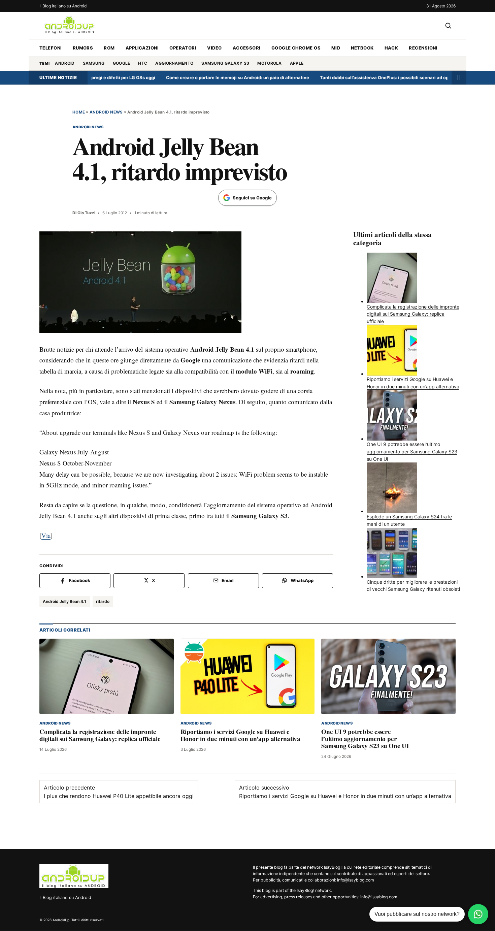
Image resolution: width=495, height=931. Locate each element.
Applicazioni (142, 48)
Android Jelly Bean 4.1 (64, 601)
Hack (391, 48)
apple (297, 63)
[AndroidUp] (73, 876)
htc (142, 63)
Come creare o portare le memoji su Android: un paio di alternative (214, 77)
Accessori (247, 48)
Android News (106, 112)
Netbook (362, 48)
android (64, 63)
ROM (109, 48)
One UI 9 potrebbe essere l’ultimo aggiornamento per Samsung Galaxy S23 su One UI (365, 738)
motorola (269, 63)
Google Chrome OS (296, 48)
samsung (94, 63)
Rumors (83, 48)
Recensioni (423, 48)
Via (46, 535)
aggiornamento (174, 63)
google (121, 63)
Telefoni (50, 48)
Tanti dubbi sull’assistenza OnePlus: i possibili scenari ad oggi (363, 77)
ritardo (102, 601)
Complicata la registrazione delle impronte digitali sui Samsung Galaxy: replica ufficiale (99, 735)
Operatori (182, 48)
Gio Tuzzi (86, 213)
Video (214, 48)
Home (78, 112)
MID (335, 48)
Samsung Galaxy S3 (225, 63)
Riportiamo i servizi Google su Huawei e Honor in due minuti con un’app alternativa (240, 735)
